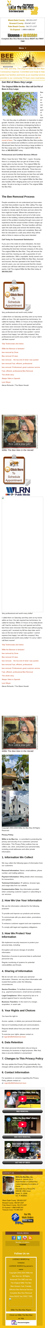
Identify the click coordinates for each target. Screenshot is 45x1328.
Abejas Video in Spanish (11, 378)
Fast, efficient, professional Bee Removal (17, 371)
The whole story (8, 375)
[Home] (22, 8)
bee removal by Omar (10, 352)
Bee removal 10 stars (10, 356)
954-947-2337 (30, 23)
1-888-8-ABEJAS (28, 30)
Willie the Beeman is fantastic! (13, 349)
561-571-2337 (31, 26)
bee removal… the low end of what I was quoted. (20, 360)
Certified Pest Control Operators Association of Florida (27, 1184)
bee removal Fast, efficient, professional (17, 363)
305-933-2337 (31, 20)
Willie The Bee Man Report (21, 1310)
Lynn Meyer (6, 382)
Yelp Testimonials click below (13, 344)
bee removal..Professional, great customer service (21, 367)
